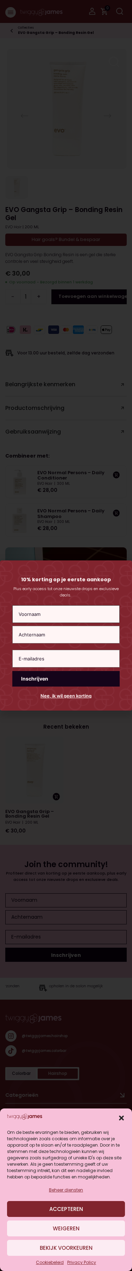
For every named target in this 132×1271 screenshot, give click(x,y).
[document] (66, 635)
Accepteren (66, 1209)
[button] (121, 1118)
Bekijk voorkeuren (66, 1248)
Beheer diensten (66, 1190)
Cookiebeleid (50, 1262)
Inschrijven (34, 679)
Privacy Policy (81, 1262)
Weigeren (66, 1228)
